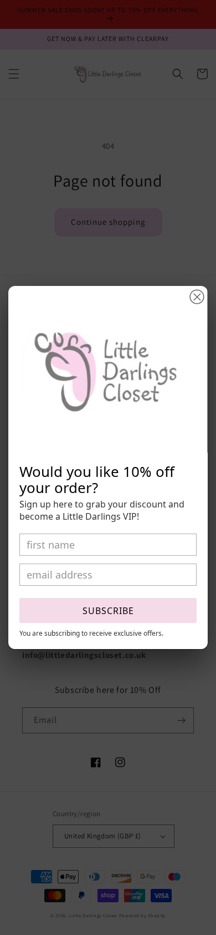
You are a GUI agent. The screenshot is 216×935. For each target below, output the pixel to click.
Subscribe (108, 611)
